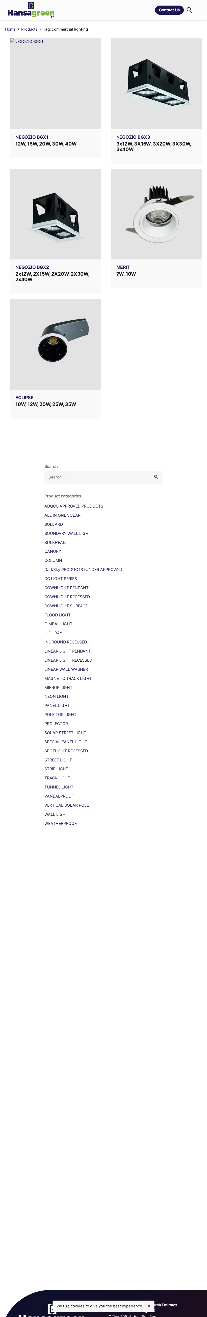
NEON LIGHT (56, 696)
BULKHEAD (55, 542)
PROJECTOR (56, 723)
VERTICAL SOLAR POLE (66, 805)
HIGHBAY (53, 633)
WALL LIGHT (56, 814)
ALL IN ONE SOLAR (62, 515)
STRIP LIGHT (56, 769)
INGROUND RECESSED (65, 642)
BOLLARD (53, 524)
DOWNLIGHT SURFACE (66, 606)
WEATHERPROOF (60, 823)
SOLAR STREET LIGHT (65, 732)
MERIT (123, 267)
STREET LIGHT (58, 760)
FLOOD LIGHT (57, 615)
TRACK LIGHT (57, 778)
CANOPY (52, 551)
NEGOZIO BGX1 (31, 137)
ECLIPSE (24, 397)
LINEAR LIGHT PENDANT (67, 651)
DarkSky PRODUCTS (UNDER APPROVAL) (83, 569)
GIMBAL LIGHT (58, 623)
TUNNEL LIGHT (58, 787)
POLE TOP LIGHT (60, 714)
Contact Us (169, 10)
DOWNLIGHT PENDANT (66, 587)
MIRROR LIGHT (58, 687)
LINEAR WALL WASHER (66, 669)
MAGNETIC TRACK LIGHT (68, 678)
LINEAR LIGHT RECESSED (68, 660)
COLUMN (53, 560)
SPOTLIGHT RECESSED (66, 751)
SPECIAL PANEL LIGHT (65, 741)
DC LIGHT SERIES (60, 578)
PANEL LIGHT (57, 705)
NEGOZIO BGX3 (133, 137)
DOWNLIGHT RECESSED (67, 596)
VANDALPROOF (59, 796)
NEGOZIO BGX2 (32, 267)
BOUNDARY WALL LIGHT (67, 533)
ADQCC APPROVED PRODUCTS (73, 506)
